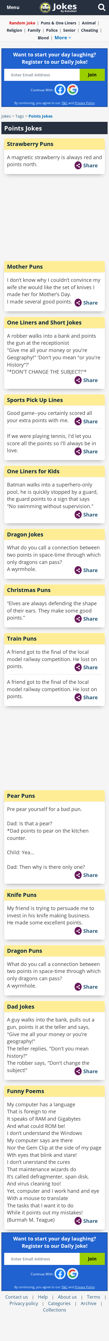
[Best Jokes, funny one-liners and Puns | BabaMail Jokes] (58, 7)
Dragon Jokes (25, 534)
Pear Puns (21, 795)
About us (67, 1297)
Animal (89, 23)
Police (52, 30)
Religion (14, 30)
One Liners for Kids (33, 471)
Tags (19, 116)
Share (90, 165)
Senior (69, 30)
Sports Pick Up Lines (35, 400)
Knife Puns (22, 895)
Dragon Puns (24, 950)
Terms (93, 1297)
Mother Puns (25, 266)
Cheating (89, 30)
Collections (54, 1310)
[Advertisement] (54, 217)
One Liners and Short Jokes (44, 322)
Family (34, 30)
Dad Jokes (20, 1006)
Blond (43, 37)
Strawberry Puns (30, 144)
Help (43, 1297)
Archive (88, 1303)
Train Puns (22, 638)
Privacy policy (24, 1303)
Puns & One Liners (58, 23)
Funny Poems (25, 1091)
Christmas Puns (29, 590)
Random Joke (22, 23)
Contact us (16, 1297)
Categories (59, 1303)
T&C (64, 103)
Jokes (6, 116)
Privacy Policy (85, 103)
